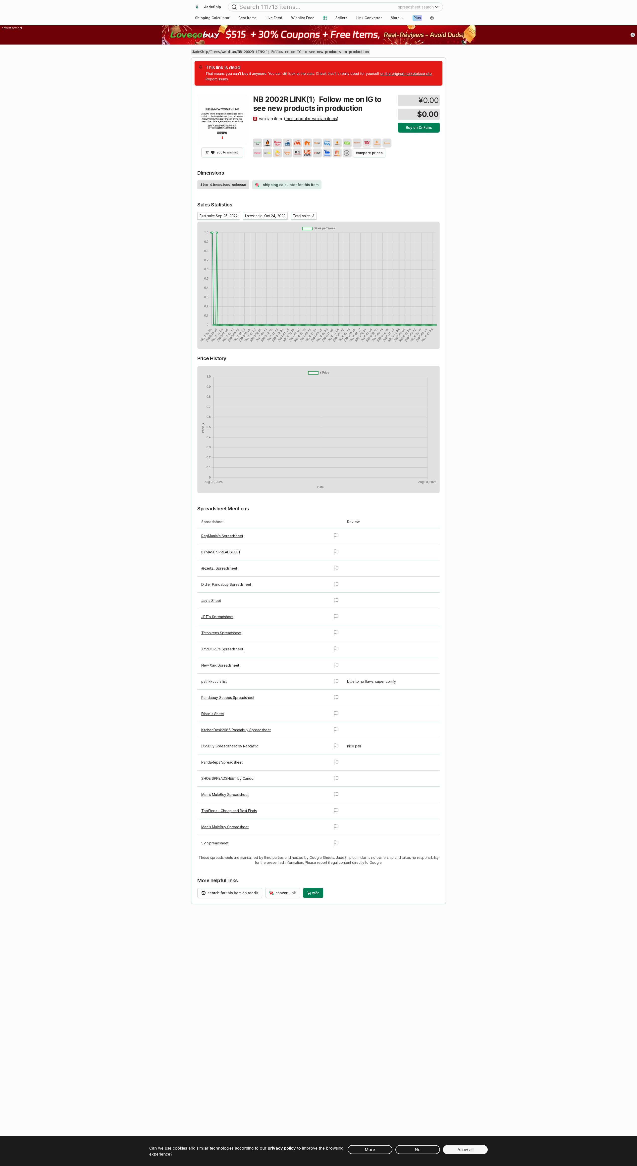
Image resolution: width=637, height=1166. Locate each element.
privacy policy (282, 1148)
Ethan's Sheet (212, 714)
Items (215, 52)
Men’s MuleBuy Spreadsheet (225, 794)
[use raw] (347, 152)
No (418, 1149)
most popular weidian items (311, 118)
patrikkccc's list (214, 681)
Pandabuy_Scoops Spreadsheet (227, 697)
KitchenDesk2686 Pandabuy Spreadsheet (236, 730)
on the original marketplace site (406, 73)
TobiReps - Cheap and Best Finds (229, 811)
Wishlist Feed (303, 18)
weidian (229, 52)
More (395, 18)
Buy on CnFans (419, 127)
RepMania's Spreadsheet (222, 536)
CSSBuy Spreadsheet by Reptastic (229, 746)
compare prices (369, 153)
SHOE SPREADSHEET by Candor (228, 778)
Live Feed (273, 18)
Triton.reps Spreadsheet (221, 633)
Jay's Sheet (211, 600)
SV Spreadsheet (214, 843)
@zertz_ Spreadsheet (219, 568)
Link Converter (369, 18)
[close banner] (633, 35)
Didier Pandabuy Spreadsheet (226, 584)
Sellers (341, 18)
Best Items (247, 18)
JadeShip (200, 52)
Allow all (465, 1149)
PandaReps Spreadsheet (222, 762)
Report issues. (217, 79)
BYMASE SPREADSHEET (221, 552)
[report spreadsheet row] (336, 536)
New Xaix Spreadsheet (220, 665)
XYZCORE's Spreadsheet (222, 649)
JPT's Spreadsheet (217, 617)
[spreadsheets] (324, 18)
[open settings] (432, 18)
